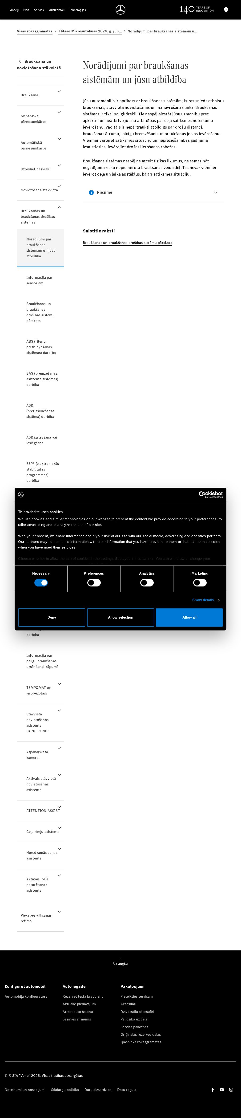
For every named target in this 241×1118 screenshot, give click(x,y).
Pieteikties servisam (136, 996)
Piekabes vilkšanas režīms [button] (36, 918)
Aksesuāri (128, 1003)
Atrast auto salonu (78, 1011)
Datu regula (126, 1089)
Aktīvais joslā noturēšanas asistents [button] (37, 885)
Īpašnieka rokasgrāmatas (140, 1042)
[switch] (94, 583)
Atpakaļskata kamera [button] (37, 754)
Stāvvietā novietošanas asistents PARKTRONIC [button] (37, 723)
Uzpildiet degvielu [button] (36, 169)
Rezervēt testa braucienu (83, 996)
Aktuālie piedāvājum (79, 1003)
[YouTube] (222, 1090)
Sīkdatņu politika (65, 1089)
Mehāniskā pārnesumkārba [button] (34, 119)
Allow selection (120, 617)
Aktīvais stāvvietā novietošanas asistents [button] (41, 784)
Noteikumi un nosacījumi (25, 1089)
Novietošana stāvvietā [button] (39, 190)
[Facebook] (213, 1090)
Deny (52, 617)
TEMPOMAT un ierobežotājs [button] (38, 690)
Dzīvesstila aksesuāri (137, 1011)
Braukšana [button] (29, 95)
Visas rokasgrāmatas (34, 31)
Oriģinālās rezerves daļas (140, 1034)
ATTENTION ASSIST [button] (43, 810)
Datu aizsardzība (98, 1089)
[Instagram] (231, 1090)
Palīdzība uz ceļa (133, 1019)
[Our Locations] (226, 10)
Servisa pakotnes (134, 1026)
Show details (203, 600)
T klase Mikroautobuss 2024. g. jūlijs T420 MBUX (90, 31)
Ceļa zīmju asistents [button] (43, 831)
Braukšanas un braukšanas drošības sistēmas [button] (38, 216)
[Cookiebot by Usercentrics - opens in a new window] (202, 494)
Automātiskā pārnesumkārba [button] (34, 145)
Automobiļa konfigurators (26, 996)
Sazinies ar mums (77, 1019)
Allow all (189, 617)
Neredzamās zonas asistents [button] (41, 855)
